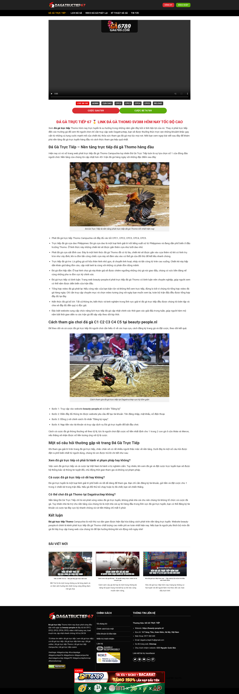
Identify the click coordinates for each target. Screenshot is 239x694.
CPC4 (137, 103)
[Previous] (48, 574)
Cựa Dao (107, 103)
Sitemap (152, 644)
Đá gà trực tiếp (57, 13)
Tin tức (135, 13)
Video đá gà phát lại (96, 13)
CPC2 (118, 103)
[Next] (187, 574)
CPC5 (147, 103)
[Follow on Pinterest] (139, 660)
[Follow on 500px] (149, 660)
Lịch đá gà (76, 13)
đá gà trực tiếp (62, 128)
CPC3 (128, 103)
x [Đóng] (79, 671)
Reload (158, 103)
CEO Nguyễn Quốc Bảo (166, 648)
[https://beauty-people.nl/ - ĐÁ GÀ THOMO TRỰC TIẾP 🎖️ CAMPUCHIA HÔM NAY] (67, 5)
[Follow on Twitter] (135, 660)
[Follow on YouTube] (144, 660)
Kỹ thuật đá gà (119, 13)
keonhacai (150, 653)
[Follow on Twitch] (153, 660)
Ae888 (95, 103)
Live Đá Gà (82, 103)
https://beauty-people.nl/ (153, 628)
